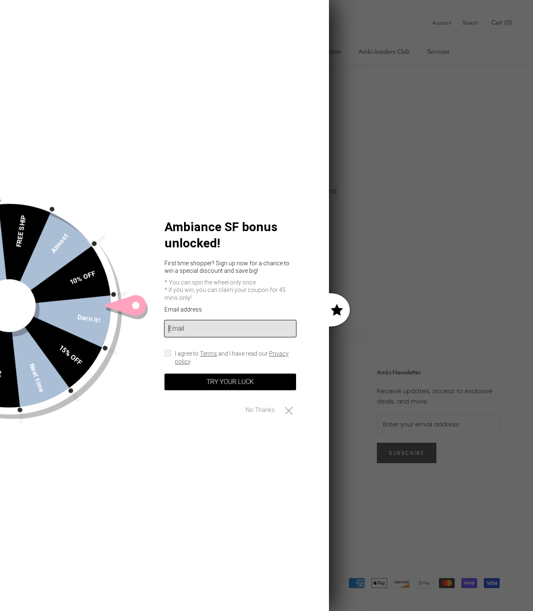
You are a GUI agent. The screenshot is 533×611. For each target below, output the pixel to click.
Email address (183, 309)
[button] (288, 410)
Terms (208, 353)
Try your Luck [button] (230, 382)
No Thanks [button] (260, 410)
